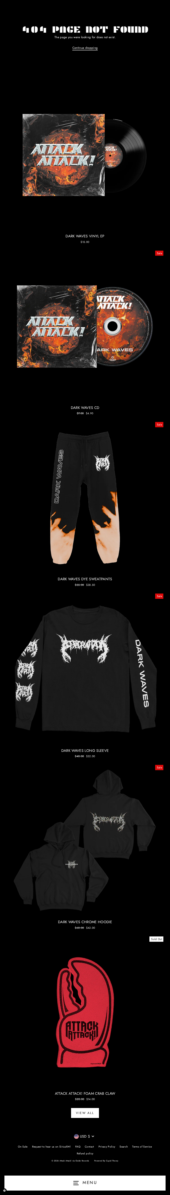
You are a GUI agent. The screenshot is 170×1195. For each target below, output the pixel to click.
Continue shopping (85, 47)
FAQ (77, 1146)
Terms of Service (142, 1146)
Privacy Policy (107, 1146)
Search (124, 1146)
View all (85, 1113)
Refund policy (85, 1153)
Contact (89, 1146)
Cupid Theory (112, 1160)
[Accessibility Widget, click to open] (4, 1190)
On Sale (22, 1146)
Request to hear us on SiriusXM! (51, 1146)
